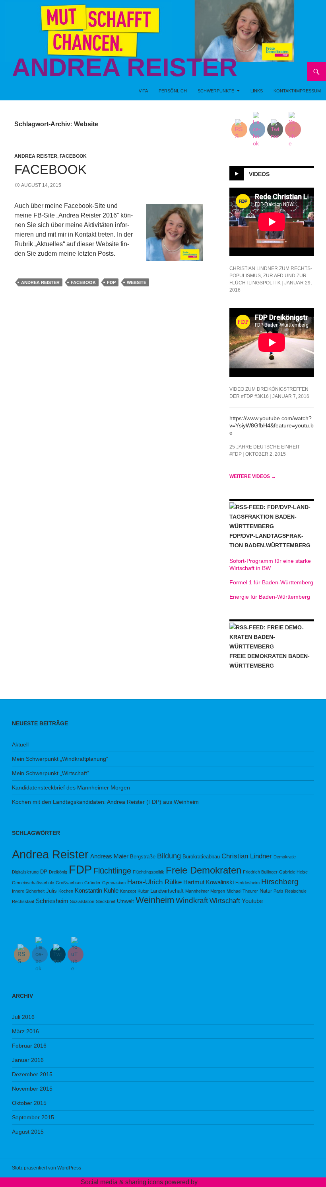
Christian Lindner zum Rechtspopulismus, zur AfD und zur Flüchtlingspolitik (270, 276)
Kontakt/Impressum (297, 90)
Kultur (143, 891)
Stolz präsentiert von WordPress (46, 1168)
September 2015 (33, 1117)
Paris (278, 891)
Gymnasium (114, 882)
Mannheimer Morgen (205, 891)
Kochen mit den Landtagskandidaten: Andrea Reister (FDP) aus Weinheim (105, 802)
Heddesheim (247, 882)
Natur (266, 891)
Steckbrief (105, 901)
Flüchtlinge (112, 870)
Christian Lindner (246, 856)
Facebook (73, 156)
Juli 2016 (23, 1017)
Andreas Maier (109, 856)
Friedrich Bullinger (260, 872)
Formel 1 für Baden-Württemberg (271, 582)
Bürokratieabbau (201, 857)
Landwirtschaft (167, 891)
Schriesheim (52, 900)
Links (256, 90)
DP (43, 872)
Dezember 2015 (32, 1074)
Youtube (252, 900)
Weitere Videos (252, 476)
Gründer (92, 882)
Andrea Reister (35, 156)
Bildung (169, 856)
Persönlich (173, 90)
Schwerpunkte (216, 90)
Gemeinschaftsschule (33, 882)
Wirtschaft (225, 901)
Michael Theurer (242, 891)
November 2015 (32, 1088)
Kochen (65, 891)
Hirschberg (280, 882)
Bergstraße (142, 857)
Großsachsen (69, 882)
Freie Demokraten (203, 870)
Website (136, 282)
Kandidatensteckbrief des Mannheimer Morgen (71, 787)
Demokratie (285, 856)
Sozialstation (82, 901)
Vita (143, 90)
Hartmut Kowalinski (208, 882)
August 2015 (28, 1131)
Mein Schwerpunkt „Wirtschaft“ (50, 773)
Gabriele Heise (293, 872)
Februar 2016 (29, 1045)
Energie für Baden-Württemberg (269, 597)
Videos (259, 174)
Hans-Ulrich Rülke (154, 882)
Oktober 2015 (29, 1103)
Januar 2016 (28, 1060)
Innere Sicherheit (28, 891)
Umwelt (125, 901)
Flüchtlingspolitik (148, 872)
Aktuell (20, 744)
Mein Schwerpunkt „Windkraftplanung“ (60, 759)
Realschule (296, 891)
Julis (51, 891)
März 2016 (25, 1031)
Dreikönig (58, 872)
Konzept (128, 891)
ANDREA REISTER (124, 67)
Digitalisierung (25, 872)
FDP (111, 282)
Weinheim (155, 900)
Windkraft (192, 900)
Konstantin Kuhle (96, 890)
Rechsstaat (23, 901)
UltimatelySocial (222, 1182)
